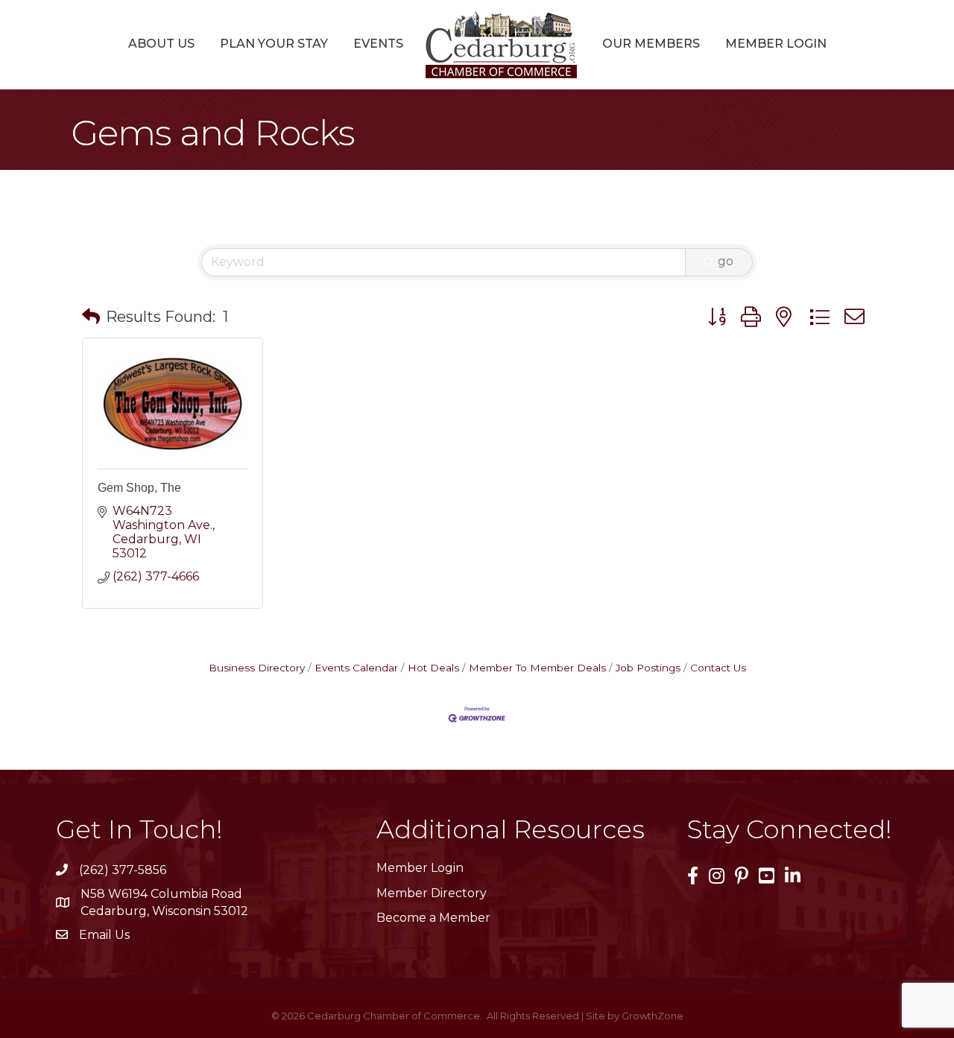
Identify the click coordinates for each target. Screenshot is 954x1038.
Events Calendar (356, 668)
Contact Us (718, 668)
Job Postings (648, 668)
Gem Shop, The (139, 487)
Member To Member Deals (537, 668)
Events (378, 44)
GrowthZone (652, 1016)
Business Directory (257, 668)
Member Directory (431, 893)
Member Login (776, 44)
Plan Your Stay (274, 44)
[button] (91, 316)
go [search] (725, 261)
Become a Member (433, 918)
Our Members (651, 44)
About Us (161, 44)
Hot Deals (433, 668)
